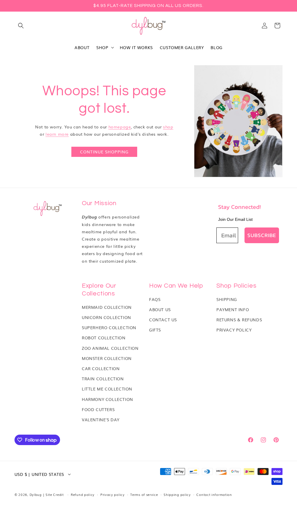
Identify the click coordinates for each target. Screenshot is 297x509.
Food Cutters (98, 409)
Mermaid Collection (107, 307)
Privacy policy (112, 494)
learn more (57, 134)
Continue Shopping (104, 152)
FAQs (154, 299)
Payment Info (232, 309)
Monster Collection (107, 358)
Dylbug (36, 494)
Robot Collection (104, 337)
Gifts (155, 330)
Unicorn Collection (106, 317)
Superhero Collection (109, 327)
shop (168, 127)
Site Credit (55, 494)
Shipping (226, 299)
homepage (119, 127)
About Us (160, 309)
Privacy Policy (233, 330)
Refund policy (83, 494)
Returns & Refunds (239, 319)
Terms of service (144, 494)
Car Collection (100, 368)
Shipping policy (177, 494)
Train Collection (103, 378)
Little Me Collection (107, 389)
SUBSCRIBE (261, 235)
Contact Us (163, 319)
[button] (21, 25)
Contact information (214, 494)
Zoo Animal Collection (110, 348)
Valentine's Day (100, 419)
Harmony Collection (107, 399)
